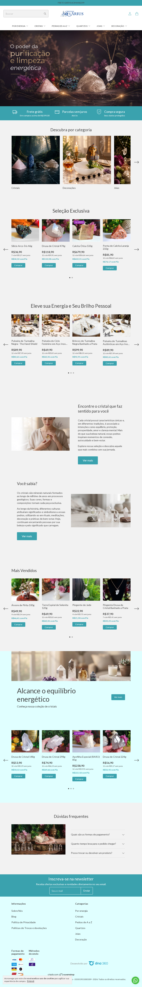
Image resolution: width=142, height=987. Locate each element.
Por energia (18, 26)
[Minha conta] (130, 14)
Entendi (30, 981)
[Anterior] (5, 162)
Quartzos (81, 26)
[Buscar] (45, 13)
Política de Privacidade (23, 922)
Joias (99, 26)
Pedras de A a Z (59, 26)
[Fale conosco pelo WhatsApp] (135, 980)
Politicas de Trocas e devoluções (29, 927)
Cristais (38, 26)
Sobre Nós (17, 910)
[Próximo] (136, 162)
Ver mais (88, 460)
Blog (13, 916)
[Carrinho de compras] (137, 14)
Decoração (117, 26)
